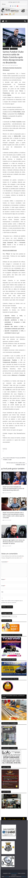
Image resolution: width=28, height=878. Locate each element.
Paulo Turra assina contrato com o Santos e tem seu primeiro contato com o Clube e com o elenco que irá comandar (13, 515)
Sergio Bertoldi (15, 65)
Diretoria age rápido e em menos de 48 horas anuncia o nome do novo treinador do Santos (13, 541)
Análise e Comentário (7, 46)
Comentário (4, 562)
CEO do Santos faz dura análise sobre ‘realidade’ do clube (16, 463)
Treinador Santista (13, 48)
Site (2, 592)
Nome (3, 579)
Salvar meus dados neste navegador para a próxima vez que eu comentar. (12, 601)
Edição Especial (6, 48)
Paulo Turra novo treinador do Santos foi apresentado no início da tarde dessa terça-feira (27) (13, 488)
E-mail (3, 585)
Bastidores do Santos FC (17, 46)
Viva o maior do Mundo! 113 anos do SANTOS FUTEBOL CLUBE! (14, 458)
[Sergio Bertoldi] (3, 21)
